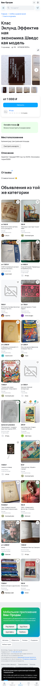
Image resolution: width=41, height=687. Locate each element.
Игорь (11, 110)
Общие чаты (15, 640)
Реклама (24, 640)
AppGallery (10, 632)
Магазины (5, 640)
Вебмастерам (6, 644)
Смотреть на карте (11, 146)
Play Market (10, 627)
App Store (23, 627)
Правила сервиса (23, 664)
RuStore (23, 632)
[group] (16, 70)
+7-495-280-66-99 (16, 652)
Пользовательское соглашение (24, 667)
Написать (20, 105)
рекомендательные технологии (27, 657)
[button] (36, 70)
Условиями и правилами (29, 659)
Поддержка (34, 640)
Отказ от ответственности (8, 664)
